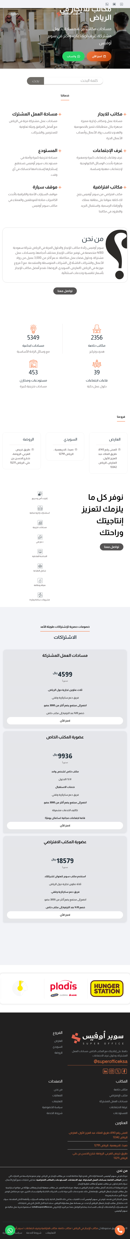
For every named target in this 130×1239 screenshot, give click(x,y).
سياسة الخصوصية (52, 1107)
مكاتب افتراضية (108, 186)
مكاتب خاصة (120, 1089)
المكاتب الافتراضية (45, 1180)
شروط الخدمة (54, 1113)
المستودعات (120, 1113)
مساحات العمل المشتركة (113, 1101)
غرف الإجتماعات (108, 150)
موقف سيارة (45, 186)
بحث (35, 81)
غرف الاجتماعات (75, 1180)
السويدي (70, 439)
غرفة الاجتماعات (118, 1107)
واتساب (71, 56)
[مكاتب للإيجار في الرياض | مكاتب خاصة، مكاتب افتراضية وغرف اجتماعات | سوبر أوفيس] (68, 13)
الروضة (28, 439)
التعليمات (57, 1101)
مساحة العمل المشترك (35, 113)
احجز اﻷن (97, 56)
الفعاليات (57, 1095)
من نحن (58, 1089)
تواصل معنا (65, 291)
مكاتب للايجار (110, 113)
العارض (115, 439)
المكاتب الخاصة (114, 1180)
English (13, 14)
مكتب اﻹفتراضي (118, 1095)
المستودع (48, 150)
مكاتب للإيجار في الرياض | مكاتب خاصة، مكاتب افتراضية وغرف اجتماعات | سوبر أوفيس (53, 1228)
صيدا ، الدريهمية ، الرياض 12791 (110, 1145)
